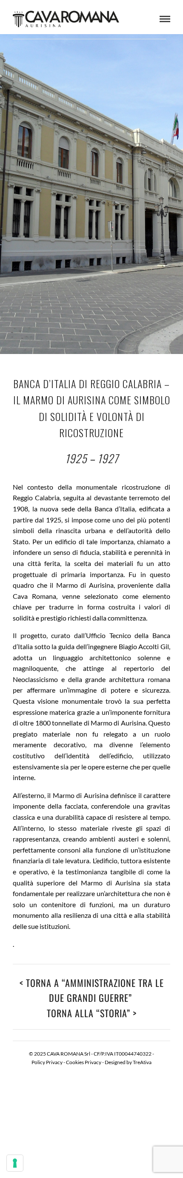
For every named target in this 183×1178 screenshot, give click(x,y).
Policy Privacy (47, 1062)
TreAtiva (142, 1062)
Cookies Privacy (83, 1062)
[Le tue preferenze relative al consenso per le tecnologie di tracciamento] (15, 1163)
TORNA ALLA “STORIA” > (92, 1013)
